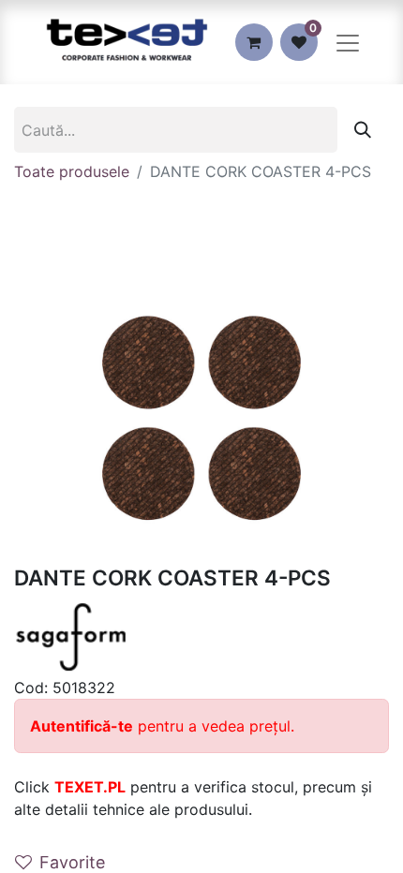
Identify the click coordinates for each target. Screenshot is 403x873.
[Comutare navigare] (347, 42)
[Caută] (362, 130)
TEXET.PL (90, 786)
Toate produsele (71, 171)
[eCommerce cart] (254, 42)
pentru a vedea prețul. (162, 726)
